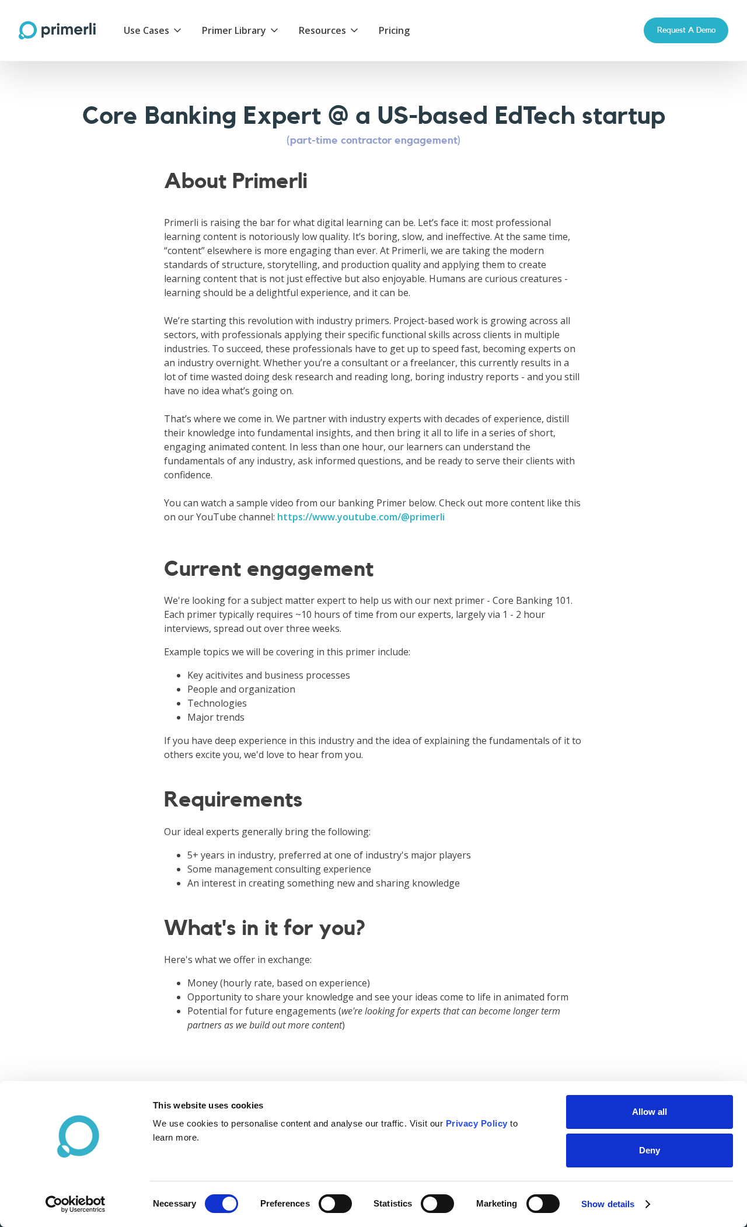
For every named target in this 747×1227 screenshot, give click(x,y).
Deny (649, 1150)
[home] (57, 30)
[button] (153, 30)
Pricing (394, 30)
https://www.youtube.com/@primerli (361, 516)
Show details (607, 1204)
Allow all (649, 1112)
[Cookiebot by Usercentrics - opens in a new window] (76, 1204)
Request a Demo (686, 30)
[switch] (335, 1203)
